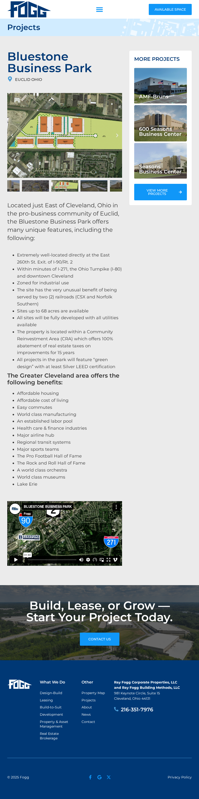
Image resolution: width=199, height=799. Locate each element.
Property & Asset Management (54, 724)
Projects (89, 700)
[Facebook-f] (90, 777)
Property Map (93, 693)
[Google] (99, 777)
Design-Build (51, 693)
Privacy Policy (180, 777)
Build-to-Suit (51, 707)
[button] (99, 9)
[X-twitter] (109, 777)
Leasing (46, 700)
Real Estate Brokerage (49, 736)
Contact (88, 722)
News (86, 714)
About (87, 707)
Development (51, 714)
